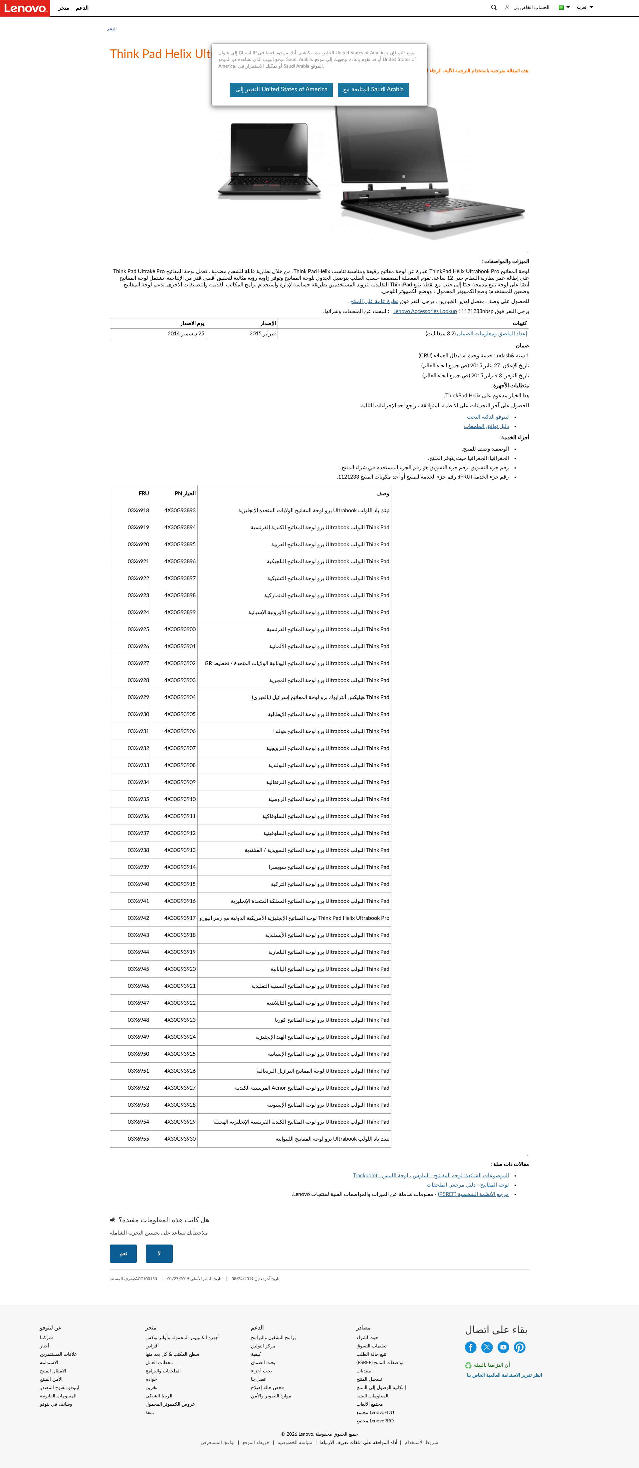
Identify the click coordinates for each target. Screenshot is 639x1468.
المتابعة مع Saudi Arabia (373, 90)
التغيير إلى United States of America (281, 90)
